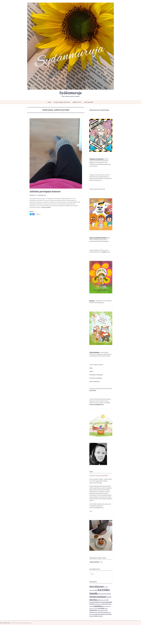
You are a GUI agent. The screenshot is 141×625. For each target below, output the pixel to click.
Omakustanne (93, 610)
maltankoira (97, 606)
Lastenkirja (92, 604)
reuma (105, 612)
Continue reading (45, 207)
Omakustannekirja (101, 610)
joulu (98, 600)
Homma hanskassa (94, 352)
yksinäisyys (91, 616)
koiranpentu (92, 602)
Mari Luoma (105, 606)
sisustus (93, 614)
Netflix (102, 608)
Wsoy (110, 614)
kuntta (100, 602)
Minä (99, 608)
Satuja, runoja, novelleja (62, 102)
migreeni (95, 608)
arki (105, 586)
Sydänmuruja (70, 93)
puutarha (102, 612)
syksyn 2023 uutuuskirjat (100, 614)
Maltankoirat (88, 102)
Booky (91, 368)
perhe (106, 610)
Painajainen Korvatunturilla (96, 159)
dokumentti (91, 590)
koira (107, 600)
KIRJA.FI (104, 252)
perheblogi (91, 612)
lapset (103, 602)
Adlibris (91, 371)
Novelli (106, 608)
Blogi (49, 102)
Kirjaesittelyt (77, 102)
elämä (95, 590)
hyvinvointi (108, 597)
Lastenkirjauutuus (98, 604)
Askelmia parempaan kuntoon (45, 191)
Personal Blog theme (26, 623)
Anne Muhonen (96, 586)
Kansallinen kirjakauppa (95, 378)
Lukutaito (91, 606)
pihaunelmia (96, 612)
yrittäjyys (96, 616)
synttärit (107, 614)
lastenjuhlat (109, 602)
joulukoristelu (103, 600)
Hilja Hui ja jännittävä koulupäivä (104, 593)
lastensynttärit (105, 604)
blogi (107, 586)
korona (97, 602)
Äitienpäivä (100, 616)
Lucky (109, 604)
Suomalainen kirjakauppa (96, 374)
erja (44, 195)
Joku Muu (91, 300)
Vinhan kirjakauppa (94, 381)
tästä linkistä (92, 390)
